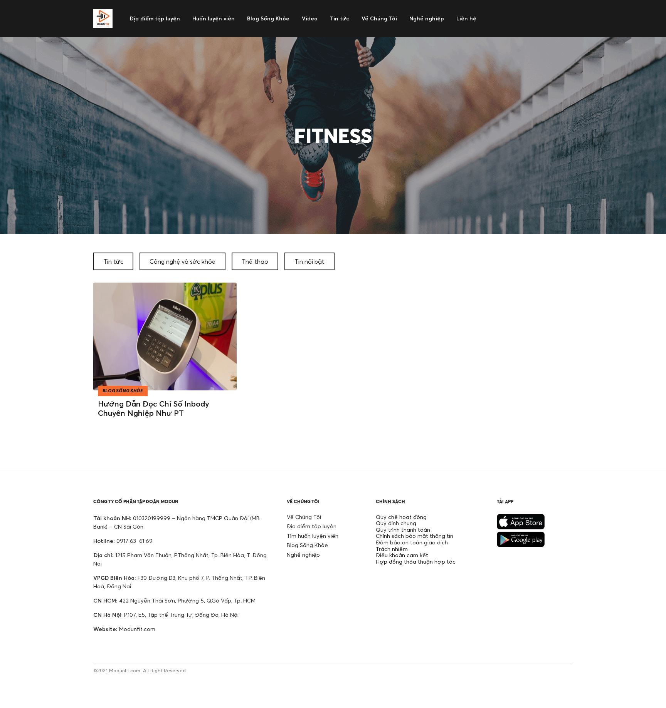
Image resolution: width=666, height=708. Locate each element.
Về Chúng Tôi (304, 517)
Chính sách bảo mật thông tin (414, 535)
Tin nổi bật (309, 261)
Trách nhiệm (392, 549)
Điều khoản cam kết (402, 555)
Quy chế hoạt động (401, 517)
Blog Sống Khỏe (307, 545)
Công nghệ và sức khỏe (182, 261)
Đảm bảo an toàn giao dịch (412, 542)
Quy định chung (396, 523)
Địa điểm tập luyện (311, 526)
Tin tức (113, 261)
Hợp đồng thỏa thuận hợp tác (416, 561)
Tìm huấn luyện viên (312, 535)
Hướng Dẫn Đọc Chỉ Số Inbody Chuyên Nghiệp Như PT (153, 408)
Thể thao (255, 261)
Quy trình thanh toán (403, 529)
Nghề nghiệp (303, 554)
